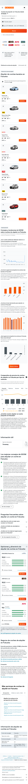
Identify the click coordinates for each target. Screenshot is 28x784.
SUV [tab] (22, 388)
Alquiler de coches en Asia (18, 756)
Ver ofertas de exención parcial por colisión (11, 659)
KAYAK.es (5, 756)
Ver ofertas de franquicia (7, 677)
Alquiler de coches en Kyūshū (7, 759)
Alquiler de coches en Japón (13, 757)
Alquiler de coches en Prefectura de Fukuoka (13, 758)
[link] (14, 366)
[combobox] (9, 16)
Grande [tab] (17, 388)
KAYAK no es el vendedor (8, 774)
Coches (9, 756)
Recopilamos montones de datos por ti (11, 777)
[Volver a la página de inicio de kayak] (9, 7)
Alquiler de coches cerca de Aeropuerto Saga (14, 710)
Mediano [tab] (11, 388)
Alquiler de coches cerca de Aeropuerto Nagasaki (12, 707)
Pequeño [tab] (4, 388)
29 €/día (3, 13)
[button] (2, 7)
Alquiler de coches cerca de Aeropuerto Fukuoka (12, 703)
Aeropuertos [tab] (6, 693)
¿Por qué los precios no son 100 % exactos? (13, 780)
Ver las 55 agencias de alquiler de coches (11, 633)
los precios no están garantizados (8, 770)
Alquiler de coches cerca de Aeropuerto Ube (14, 715)
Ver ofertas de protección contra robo (10, 661)
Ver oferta (22, 100)
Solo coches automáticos (8, 34)
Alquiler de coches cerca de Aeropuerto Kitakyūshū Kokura (12, 712)
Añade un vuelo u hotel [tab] (17, 693)
